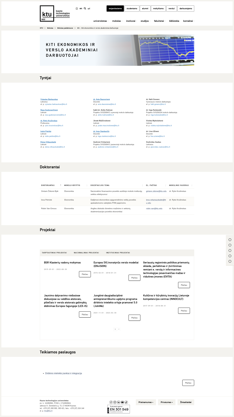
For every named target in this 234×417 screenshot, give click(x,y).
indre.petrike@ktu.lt (52, 136)
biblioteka (174, 20)
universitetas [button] (100, 20)
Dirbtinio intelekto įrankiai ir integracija (63, 373)
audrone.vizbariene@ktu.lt (108, 147)
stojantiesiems (115, 8)
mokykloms (158, 8)
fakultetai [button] (159, 20)
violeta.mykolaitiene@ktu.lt (161, 126)
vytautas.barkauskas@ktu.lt (56, 104)
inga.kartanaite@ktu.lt (159, 115)
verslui (171, 8)
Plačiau (85, 274)
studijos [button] (145, 20)
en (81, 8)
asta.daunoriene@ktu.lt (107, 104)
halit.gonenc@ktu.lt (158, 104)
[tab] (54, 252)
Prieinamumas (145, 402)
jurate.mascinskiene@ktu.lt (108, 126)
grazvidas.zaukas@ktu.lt (160, 147)
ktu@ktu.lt (48, 411)
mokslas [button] (116, 20)
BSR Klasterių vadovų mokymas (62, 262)
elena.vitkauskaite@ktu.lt (55, 147)
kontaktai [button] (188, 20)
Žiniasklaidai (185, 402)
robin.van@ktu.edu (154, 208)
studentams (132, 8)
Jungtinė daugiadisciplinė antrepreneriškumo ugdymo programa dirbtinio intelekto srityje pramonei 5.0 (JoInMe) (115, 301)
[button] (61, 185)
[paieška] (84, 8)
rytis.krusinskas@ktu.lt (54, 126)
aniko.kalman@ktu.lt (106, 115)
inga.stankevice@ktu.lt (107, 136)
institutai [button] (130, 20)
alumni (145, 8)
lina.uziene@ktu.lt (158, 136)
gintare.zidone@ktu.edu (156, 191)
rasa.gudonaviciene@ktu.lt (55, 115)
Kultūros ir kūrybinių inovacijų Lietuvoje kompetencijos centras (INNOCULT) (166, 297)
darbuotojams (186, 8)
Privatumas (166, 402)
